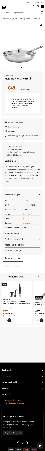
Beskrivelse (10, 160)
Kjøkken (14, 18)
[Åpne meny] (42, 6)
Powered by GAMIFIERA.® (11, 267)
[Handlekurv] (37, 6)
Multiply (25, 218)
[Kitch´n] (4, 6)
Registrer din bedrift (13, 433)
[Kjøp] (9, 320)
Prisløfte (11, 131)
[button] (41, 68)
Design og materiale (14, 239)
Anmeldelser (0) (13, 258)
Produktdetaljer (12, 194)
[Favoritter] (5, 320)
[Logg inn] (33, 6)
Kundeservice (39, 2)
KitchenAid (9, 75)
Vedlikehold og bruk (14, 244)
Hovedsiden (6, 18)
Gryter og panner (24, 18)
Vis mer (7, 181)
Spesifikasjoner (12, 233)
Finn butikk (28, 2)
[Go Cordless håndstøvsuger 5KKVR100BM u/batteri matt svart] (17, 290)
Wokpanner (36, 18)
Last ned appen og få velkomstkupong (23, 135)
